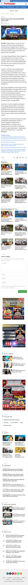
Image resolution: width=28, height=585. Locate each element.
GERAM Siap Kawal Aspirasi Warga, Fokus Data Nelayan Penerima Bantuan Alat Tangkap (18, 371)
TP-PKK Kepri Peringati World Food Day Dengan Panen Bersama (15, 562)
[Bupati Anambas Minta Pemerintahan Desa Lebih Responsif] (7, 509)
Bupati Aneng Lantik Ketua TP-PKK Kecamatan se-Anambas (18, 521)
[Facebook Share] (14, 157)
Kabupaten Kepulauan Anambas (11, 419)
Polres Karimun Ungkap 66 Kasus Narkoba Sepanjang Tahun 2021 (14, 541)
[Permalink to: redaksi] (2, 23)
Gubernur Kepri (7, 425)
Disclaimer (8, 579)
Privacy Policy (16, 577)
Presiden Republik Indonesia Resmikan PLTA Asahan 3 (14, 140)
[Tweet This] (17, 157)
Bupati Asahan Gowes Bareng (8, 142)
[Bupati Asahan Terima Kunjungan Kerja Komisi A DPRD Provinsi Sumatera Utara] (21, 181)
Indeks (4, 577)
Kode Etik (9, 577)
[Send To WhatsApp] (26, 157)
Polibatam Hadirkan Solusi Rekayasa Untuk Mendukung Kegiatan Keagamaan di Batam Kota (13, 475)
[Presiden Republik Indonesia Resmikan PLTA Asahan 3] (21, 167)
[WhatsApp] (18, 573)
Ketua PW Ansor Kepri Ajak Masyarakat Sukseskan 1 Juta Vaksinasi (15, 551)
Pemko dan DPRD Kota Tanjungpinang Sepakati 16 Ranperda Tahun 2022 (15, 536)
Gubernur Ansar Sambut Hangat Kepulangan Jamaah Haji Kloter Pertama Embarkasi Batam (13, 556)
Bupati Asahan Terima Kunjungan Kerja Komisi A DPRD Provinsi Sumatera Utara (12, 145)
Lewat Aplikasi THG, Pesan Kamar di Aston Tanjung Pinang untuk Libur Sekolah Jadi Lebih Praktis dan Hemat (20, 444)
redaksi (5, 22)
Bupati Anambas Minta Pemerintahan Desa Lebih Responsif (18, 508)
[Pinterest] (13, 573)
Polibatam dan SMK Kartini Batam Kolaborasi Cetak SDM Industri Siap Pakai (13, 480)
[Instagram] (15, 573)
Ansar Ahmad (14, 422)
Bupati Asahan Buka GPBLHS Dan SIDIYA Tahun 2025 (13, 147)
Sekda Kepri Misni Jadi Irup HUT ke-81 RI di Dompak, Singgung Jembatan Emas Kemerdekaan (18, 364)
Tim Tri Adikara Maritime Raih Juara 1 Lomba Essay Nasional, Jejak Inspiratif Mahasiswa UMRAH (13, 490)
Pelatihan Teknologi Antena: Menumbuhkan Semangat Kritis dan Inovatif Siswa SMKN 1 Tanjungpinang (13, 470)
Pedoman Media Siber (17, 579)
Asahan (2, 17)
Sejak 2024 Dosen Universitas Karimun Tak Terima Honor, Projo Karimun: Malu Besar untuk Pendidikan (14, 485)
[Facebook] (7, 573)
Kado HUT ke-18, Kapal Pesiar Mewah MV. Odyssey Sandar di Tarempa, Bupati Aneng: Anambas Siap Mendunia (8, 456)
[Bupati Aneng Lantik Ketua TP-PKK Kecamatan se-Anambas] (7, 522)
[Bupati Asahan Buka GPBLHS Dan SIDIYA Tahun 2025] (7, 195)
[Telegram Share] (23, 157)
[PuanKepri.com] (9, 4)
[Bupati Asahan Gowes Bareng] (7, 181)
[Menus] (2, 4)
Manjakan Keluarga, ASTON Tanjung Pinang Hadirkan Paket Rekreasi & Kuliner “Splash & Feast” (18, 358)
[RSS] (21, 573)
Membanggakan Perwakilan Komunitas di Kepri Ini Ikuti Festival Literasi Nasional (14, 495)
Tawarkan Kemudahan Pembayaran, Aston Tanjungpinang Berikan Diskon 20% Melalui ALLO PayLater (20, 456)
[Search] (26, 4)
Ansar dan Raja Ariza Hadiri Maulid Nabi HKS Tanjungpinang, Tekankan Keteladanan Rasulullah (18, 515)
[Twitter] (10, 573)
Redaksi (23, 577)
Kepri (21, 422)
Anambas (6, 422)
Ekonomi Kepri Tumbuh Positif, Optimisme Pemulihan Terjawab (13, 546)
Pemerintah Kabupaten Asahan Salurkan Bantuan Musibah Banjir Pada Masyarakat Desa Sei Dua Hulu (13, 137)
